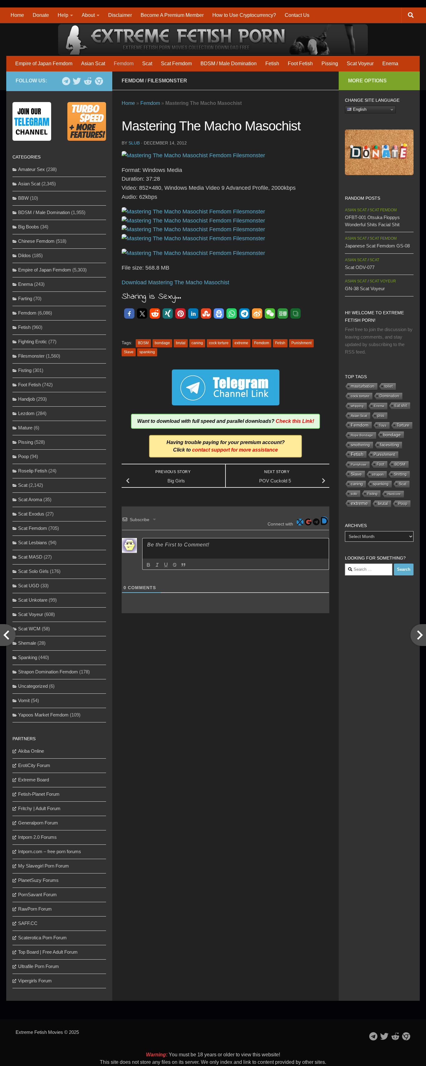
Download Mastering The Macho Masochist (175, 282)
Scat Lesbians (32, 542)
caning (197, 343)
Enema (390, 63)
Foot (380, 464)
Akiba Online (31, 751)
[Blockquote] (183, 565)
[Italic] (157, 565)
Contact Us (297, 15)
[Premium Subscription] (98, 81)
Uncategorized (33, 686)
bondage (162, 343)
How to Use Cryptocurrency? (244, 15)
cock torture (219, 343)
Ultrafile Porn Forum (38, 966)
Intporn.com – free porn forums (49, 851)
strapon (378, 474)
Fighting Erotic (32, 341)
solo (354, 494)
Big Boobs (28, 226)
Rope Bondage (362, 435)
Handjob (26, 399)
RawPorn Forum (35, 909)
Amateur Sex (31, 169)
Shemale (27, 643)
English (359, 109)
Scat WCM (29, 628)
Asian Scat (93, 63)
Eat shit (401, 405)
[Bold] (148, 565)
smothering (360, 445)
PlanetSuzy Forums (38, 880)
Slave (128, 352)
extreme (241, 343)
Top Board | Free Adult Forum (48, 952)
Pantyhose (358, 464)
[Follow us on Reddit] (88, 81)
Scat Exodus (31, 513)
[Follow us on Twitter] (77, 81)
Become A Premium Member (172, 15)
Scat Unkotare (32, 600)
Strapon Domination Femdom (48, 671)
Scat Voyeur (360, 63)
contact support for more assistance (235, 449)
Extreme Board (33, 779)
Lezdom (26, 413)
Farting (25, 298)
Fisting (24, 370)
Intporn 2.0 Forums (37, 837)
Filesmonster (167, 80)
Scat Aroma (30, 499)
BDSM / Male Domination (229, 63)
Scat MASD (30, 557)
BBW (23, 198)
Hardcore (394, 494)
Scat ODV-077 (360, 267)
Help (63, 15)
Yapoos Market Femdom (43, 714)
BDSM (143, 343)
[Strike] (174, 565)
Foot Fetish (300, 63)
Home (17, 15)
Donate (41, 15)
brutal (181, 343)
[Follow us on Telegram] (66, 81)
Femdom (123, 63)
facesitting (389, 445)
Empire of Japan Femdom (43, 63)
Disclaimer (120, 15)
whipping (357, 406)
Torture (403, 425)
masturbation (362, 386)
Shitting (400, 474)
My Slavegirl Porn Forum (43, 865)
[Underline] (166, 565)
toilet (389, 386)
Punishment (301, 343)
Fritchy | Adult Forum (39, 808)
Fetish (272, 63)
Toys (382, 425)
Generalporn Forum (38, 822)
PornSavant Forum (37, 894)
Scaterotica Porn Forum (42, 937)
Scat (147, 63)
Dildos (24, 255)
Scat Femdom (176, 63)
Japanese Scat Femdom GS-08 (377, 245)
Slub (134, 142)
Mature (25, 427)
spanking (147, 352)
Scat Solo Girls (33, 571)
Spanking (27, 657)
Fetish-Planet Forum (39, 794)
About (88, 15)
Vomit (24, 700)
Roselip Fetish (32, 470)
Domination (389, 396)
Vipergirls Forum (35, 980)
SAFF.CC (27, 923)
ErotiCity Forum (34, 765)
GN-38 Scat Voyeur (365, 288)
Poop (23, 456)
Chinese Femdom (36, 241)
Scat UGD (28, 585)
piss (380, 415)
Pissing (330, 63)
